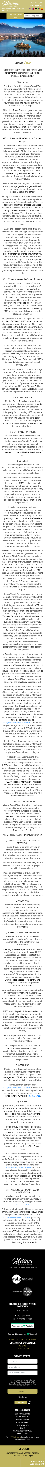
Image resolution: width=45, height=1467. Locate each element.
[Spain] (42, 9)
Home (13, 40)
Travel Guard (22, 1349)
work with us (22, 1417)
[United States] (30, 9)
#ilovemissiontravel (22, 1431)
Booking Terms (22, 1422)
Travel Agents (22, 1420)
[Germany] (36, 9)
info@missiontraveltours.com (17, 722)
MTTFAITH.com (15, 1437)
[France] (33, 9)
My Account (36, 5)
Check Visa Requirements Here (22, 1340)
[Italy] (39, 9)
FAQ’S (22, 1428)
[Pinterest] (25, 1449)
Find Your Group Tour (15, 16)
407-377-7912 (33, 1096)
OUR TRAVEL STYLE (22, 1414)
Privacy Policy (22, 1425)
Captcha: (22, 1397)
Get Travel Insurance (23, 1343)
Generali (22, 1346)
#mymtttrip (22, 1434)
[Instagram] (22, 1449)
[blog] (28, 1449)
